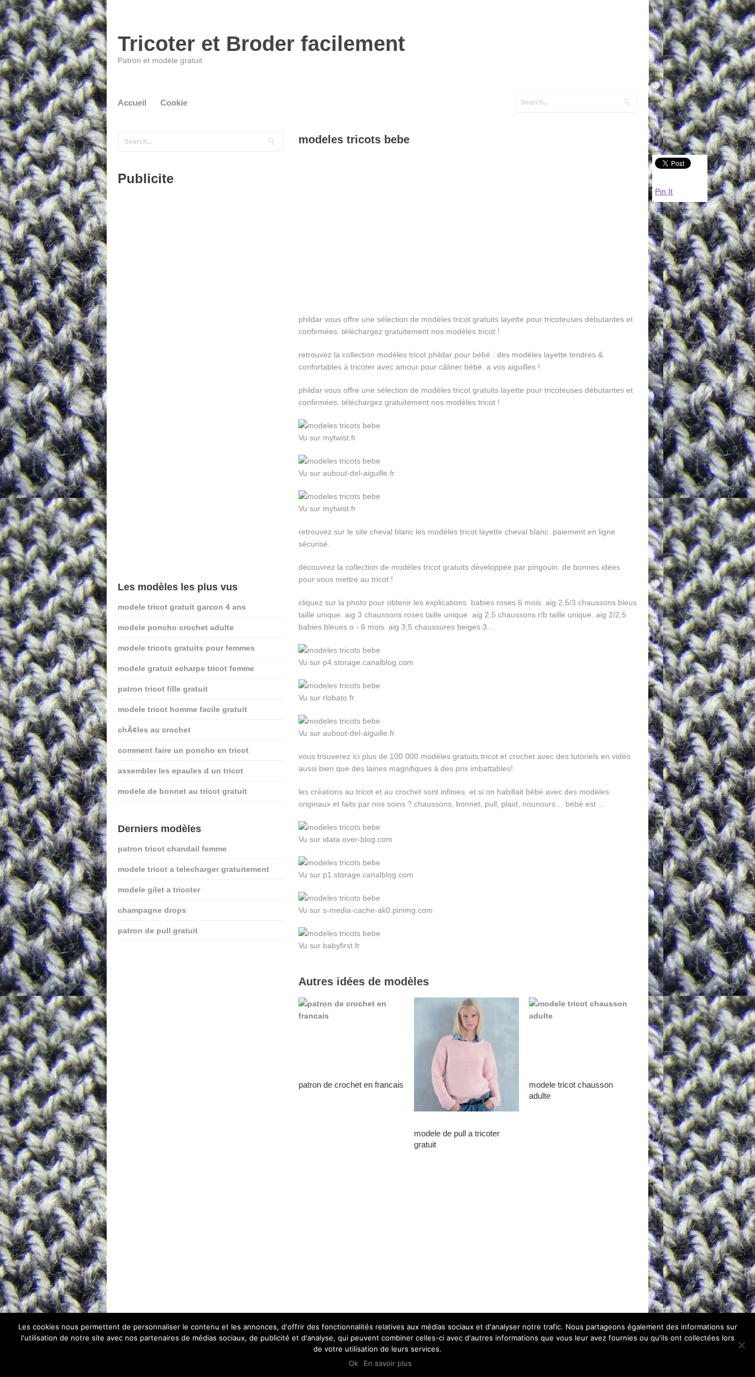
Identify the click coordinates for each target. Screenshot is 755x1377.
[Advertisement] (467, 235)
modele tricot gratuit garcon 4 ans (182, 606)
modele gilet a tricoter (159, 889)
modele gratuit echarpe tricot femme (186, 668)
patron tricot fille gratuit (163, 688)
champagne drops (152, 910)
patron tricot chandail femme (172, 848)
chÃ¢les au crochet (154, 729)
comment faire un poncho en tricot (183, 750)
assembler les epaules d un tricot (180, 770)
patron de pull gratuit (158, 930)
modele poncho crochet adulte (176, 627)
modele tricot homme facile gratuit (182, 709)
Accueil (132, 102)
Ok (353, 1363)
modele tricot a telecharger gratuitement (193, 869)
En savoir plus (388, 1363)
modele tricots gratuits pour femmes (186, 647)
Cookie (173, 102)
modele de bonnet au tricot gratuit (182, 791)
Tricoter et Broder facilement (261, 43)
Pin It (664, 191)
